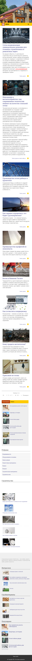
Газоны (11, 588)
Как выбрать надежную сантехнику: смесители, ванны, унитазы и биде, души (19, 578)
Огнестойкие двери (14, 419)
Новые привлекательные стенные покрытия (18, 433)
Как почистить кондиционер (15, 311)
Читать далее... (23, 76)
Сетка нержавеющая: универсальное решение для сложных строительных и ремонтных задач (15, 48)
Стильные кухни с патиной (16, 571)
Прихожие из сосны (11, 375)
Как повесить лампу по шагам (10, 535)
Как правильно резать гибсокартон (18, 405)
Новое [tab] (12, 401)
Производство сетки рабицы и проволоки (15, 179)
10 (15, 395)
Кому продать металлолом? (14, 344)
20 (17, 395)
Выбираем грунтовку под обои (17, 609)
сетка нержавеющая (21, 69)
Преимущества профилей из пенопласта (14, 248)
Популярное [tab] (5, 401)
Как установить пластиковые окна (18, 582)
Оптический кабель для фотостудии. (15, 426)
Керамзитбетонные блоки (16, 615)
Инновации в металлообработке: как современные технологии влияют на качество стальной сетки (15, 101)
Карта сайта (15, 656)
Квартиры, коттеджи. (15, 412)
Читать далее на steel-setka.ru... (19, 158)
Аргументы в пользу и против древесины (17, 599)
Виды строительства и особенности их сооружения (15, 501)
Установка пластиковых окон (10, 512)
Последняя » (26, 395)
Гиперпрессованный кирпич (17, 604)
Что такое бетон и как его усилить (11, 524)
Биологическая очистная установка (11, 546)
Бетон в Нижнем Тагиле (13, 278)
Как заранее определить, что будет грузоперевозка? (14, 214)
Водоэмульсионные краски (16, 439)
